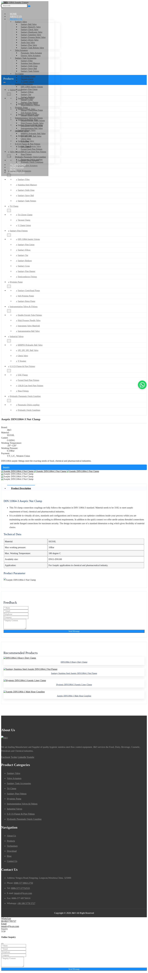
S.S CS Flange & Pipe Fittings (27, 144)
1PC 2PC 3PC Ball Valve (31, 136)
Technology (18, 164)
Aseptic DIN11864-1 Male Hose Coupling (74, 696)
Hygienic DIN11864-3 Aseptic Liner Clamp (74, 685)
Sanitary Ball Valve (29, 24)
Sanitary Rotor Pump (29, 115)
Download (17, 167)
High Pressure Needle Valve (32, 123)
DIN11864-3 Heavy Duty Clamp (74, 662)
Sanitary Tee (26, 94)
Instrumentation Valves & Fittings (29, 118)
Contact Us (17, 172)
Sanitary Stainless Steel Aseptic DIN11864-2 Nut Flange (74, 673)
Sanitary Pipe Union (29, 89)
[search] (29, 6)
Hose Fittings (26, 154)
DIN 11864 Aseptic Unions (32, 87)
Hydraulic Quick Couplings (32, 162)
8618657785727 (8, 921)
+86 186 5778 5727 (26, 903)
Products (16, 19)
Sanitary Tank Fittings (30, 71)
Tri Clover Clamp (28, 76)
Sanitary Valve (21, 22)
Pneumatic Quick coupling (31, 159)
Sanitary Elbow (27, 92)
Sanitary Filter (27, 61)
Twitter (14, 757)
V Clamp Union (27, 81)
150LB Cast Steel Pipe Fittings (33, 152)
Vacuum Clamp (24, 220)
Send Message (74, 631)
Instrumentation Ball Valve (32, 128)
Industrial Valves (22, 131)
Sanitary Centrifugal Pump (32, 110)
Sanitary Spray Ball (29, 68)
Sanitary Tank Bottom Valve (32, 48)
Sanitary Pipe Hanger (29, 102)
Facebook (5, 757)
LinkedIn (22, 757)
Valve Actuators (21, 50)
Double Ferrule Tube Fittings (33, 120)
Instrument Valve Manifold (32, 126)
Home (13, 14)
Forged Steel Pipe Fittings (31, 149)
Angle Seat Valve (28, 42)
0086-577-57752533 (20, 888)
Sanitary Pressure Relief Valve (33, 37)
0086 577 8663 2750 (23, 883)
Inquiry (6, 467)
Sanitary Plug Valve (29, 45)
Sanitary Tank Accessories (25, 58)
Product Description (21, 488)
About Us (16, 16)
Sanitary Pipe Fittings (24, 84)
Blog (13, 170)
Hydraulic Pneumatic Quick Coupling (30, 157)
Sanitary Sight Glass (29, 66)
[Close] (2, 943)
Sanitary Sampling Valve (31, 35)
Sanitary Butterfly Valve (31, 27)
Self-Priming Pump (29, 113)
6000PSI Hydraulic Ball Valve (33, 133)
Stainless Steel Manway (30, 63)
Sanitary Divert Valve (29, 40)
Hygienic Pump (21, 107)
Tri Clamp (19, 74)
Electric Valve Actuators (30, 55)
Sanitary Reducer (28, 97)
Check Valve (26, 139)
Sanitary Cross (27, 100)
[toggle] (2, 9)
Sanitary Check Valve (29, 29)
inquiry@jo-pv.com (23, 893)
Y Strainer (25, 141)
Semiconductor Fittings (30, 105)
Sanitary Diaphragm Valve (31, 32)
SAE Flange (26, 146)
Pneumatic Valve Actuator (31, 53)
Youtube (30, 757)
